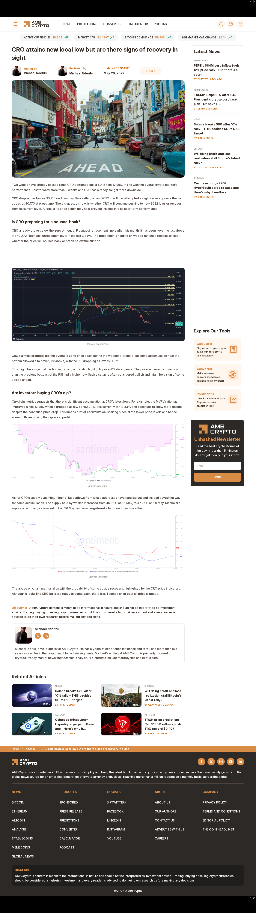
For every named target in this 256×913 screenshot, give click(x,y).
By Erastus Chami (155, 733)
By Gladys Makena (206, 108)
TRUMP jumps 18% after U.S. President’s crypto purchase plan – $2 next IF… (215, 99)
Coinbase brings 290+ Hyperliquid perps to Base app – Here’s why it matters (217, 187)
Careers (161, 838)
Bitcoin (149, 686)
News (66, 24)
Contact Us (165, 820)
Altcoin (60, 714)
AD (251, 1)
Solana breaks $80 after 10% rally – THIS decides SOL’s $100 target (73, 695)
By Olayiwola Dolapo (158, 704)
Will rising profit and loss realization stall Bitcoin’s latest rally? (217, 158)
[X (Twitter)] (38, 636)
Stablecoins (22, 838)
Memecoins (201, 60)
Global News (23, 856)
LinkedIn (114, 820)
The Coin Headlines (218, 829)
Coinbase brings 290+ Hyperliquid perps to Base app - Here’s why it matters (74, 724)
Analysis (19, 829)
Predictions (87, 24)
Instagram (116, 829)
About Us (162, 802)
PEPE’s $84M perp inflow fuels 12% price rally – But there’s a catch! (217, 70)
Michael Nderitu (35, 73)
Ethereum (20, 811)
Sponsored (68, 802)
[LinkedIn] (46, 636)
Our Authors (166, 811)
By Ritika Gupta (65, 704)
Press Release (70, 811)
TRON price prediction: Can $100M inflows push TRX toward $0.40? (162, 724)
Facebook (115, 811)
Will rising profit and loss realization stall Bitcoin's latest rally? (163, 695)
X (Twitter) (116, 802)
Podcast (161, 24)
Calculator (137, 24)
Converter (112, 24)
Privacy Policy (215, 802)
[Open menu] (15, 24)
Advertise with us (169, 829)
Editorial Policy (216, 820)
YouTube (114, 838)
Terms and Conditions (221, 811)
